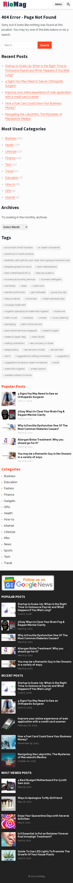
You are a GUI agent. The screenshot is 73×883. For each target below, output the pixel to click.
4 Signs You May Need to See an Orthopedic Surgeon (38, 702)
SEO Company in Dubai (41, 343)
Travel (9, 171)
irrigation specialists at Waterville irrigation (27, 311)
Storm (8, 356)
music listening (60, 317)
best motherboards (47, 266)
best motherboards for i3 (17, 273)
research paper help (15, 336)
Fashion (9, 488)
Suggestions (63, 356)
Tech (8, 164)
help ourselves (12, 298)
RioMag (41, 876)
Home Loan (31, 298)
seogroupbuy (12, 349)
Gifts (8, 190)
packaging (10, 324)
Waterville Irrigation (15, 368)
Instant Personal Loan (54, 298)
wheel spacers (38, 368)
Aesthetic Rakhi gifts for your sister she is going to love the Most (37, 260)
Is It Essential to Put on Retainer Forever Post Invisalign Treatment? (43, 835)
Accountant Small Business (19, 247)
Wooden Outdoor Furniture (18, 375)
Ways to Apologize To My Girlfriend (40, 798)
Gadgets (9, 501)
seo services (56, 349)
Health (9, 145)
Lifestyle (10, 151)
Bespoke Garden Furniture (18, 266)
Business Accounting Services (20, 279)
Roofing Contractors (14, 343)
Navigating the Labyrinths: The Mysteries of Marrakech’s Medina (44, 756)
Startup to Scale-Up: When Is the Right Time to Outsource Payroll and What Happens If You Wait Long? (37, 70)
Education (11, 177)
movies (42, 317)
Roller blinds (38, 336)
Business (11, 138)
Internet (10, 197)
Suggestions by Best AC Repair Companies (26, 362)
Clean (24, 285)
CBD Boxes (10, 285)
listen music (11, 317)
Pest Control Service (31, 324)
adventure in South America (19, 254)
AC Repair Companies (49, 247)
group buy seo (58, 292)
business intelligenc (51, 279)
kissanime (59, 311)
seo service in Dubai (34, 349)
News (7, 544)
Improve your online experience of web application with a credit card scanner (43, 720)
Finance (10, 158)
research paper (51, 330)
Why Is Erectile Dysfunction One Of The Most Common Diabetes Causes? (43, 637)
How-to (10, 184)
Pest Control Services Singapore (21, 330)
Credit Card (38, 285)
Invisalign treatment (15, 305)
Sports (8, 550)
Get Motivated (38, 292)
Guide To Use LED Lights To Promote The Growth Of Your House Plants (44, 853)
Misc (7, 538)
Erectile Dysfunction (15, 292)
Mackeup (28, 317)
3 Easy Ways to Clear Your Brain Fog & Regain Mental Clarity (41, 623)
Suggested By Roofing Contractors (33, 356)
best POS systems (45, 273)
